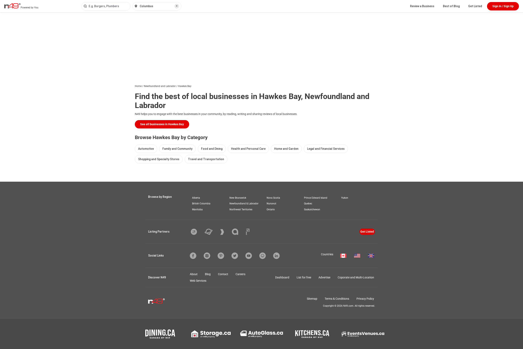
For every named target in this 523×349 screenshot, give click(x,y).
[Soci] (247, 231)
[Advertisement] (261, 43)
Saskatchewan (312, 209)
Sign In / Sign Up (503, 6)
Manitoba (197, 209)
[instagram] (207, 255)
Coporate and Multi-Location (356, 277)
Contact (223, 274)
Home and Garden (286, 148)
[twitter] (235, 255)
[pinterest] (221, 255)
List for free (304, 277)
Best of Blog (451, 6)
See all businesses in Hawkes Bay (162, 124)
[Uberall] (211, 231)
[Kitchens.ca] (312, 334)
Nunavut (271, 203)
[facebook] (193, 255)
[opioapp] (262, 255)
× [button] (177, 6)
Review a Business (422, 6)
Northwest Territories (240, 209)
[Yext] (197, 231)
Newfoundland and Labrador (160, 86)
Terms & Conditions (337, 298)
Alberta (196, 197)
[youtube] (249, 255)
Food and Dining (211, 148)
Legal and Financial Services (326, 148)
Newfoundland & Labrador (243, 203)
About (194, 274)
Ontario (271, 209)
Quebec (308, 203)
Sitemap (312, 298)
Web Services (198, 280)
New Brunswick (237, 197)
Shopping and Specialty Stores (158, 159)
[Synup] (225, 232)
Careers (240, 274)
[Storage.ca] (210, 334)
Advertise (324, 277)
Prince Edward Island (315, 197)
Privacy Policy (365, 298)
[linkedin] (276, 255)
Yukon (344, 197)
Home (138, 86)
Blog (208, 274)
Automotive (146, 148)
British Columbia (201, 203)
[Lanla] (238, 231)
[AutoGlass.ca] (261, 333)
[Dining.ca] (160, 334)
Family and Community (177, 148)
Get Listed (475, 6)
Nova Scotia (273, 197)
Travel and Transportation (206, 159)
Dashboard (282, 277)
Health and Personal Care (248, 148)
